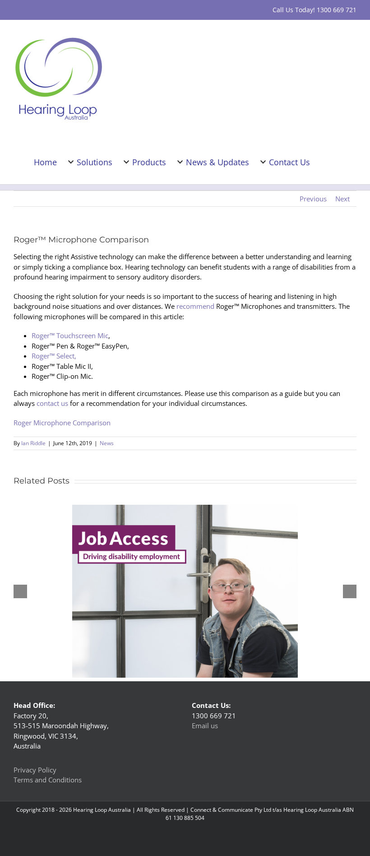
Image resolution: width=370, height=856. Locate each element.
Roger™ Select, (54, 355)
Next (342, 198)
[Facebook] (203, 772)
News (107, 443)
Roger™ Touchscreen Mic (70, 335)
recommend (195, 306)
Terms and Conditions (48, 779)
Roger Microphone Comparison (62, 422)
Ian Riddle (33, 443)
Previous (313, 198)
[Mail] (228, 772)
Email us (205, 725)
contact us (52, 403)
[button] (342, 161)
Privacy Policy (35, 769)
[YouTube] (215, 772)
